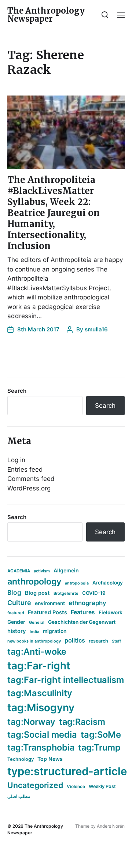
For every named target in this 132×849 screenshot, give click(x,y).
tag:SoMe (101, 734)
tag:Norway (31, 721)
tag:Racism (82, 721)
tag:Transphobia (40, 747)
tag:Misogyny (40, 707)
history (16, 631)
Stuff (116, 641)
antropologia (77, 583)
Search (16, 390)
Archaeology (107, 583)
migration (54, 631)
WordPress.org (29, 488)
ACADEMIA (18, 570)
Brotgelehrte (66, 593)
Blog (14, 592)
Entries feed (25, 469)
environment (50, 603)
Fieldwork (110, 612)
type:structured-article (67, 771)
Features (83, 612)
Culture (19, 603)
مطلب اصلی (18, 796)
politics (75, 640)
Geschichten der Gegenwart (81, 622)
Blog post (37, 593)
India (34, 631)
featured (15, 612)
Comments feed (31, 478)
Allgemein (66, 570)
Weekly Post (102, 786)
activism (42, 570)
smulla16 (96, 329)
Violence (76, 786)
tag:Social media (42, 734)
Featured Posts (47, 612)
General (36, 622)
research (98, 641)
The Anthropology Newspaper (46, 15)
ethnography (87, 603)
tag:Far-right (38, 665)
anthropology (34, 581)
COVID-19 (94, 593)
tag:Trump (99, 747)
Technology (20, 759)
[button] (105, 14)
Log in (16, 460)
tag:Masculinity (39, 693)
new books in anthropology (34, 641)
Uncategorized (35, 785)
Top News (50, 759)
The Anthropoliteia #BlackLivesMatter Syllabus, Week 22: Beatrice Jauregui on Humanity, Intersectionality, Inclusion (53, 213)
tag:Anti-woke (36, 651)
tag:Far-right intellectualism (65, 679)
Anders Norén (111, 826)
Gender (16, 622)
